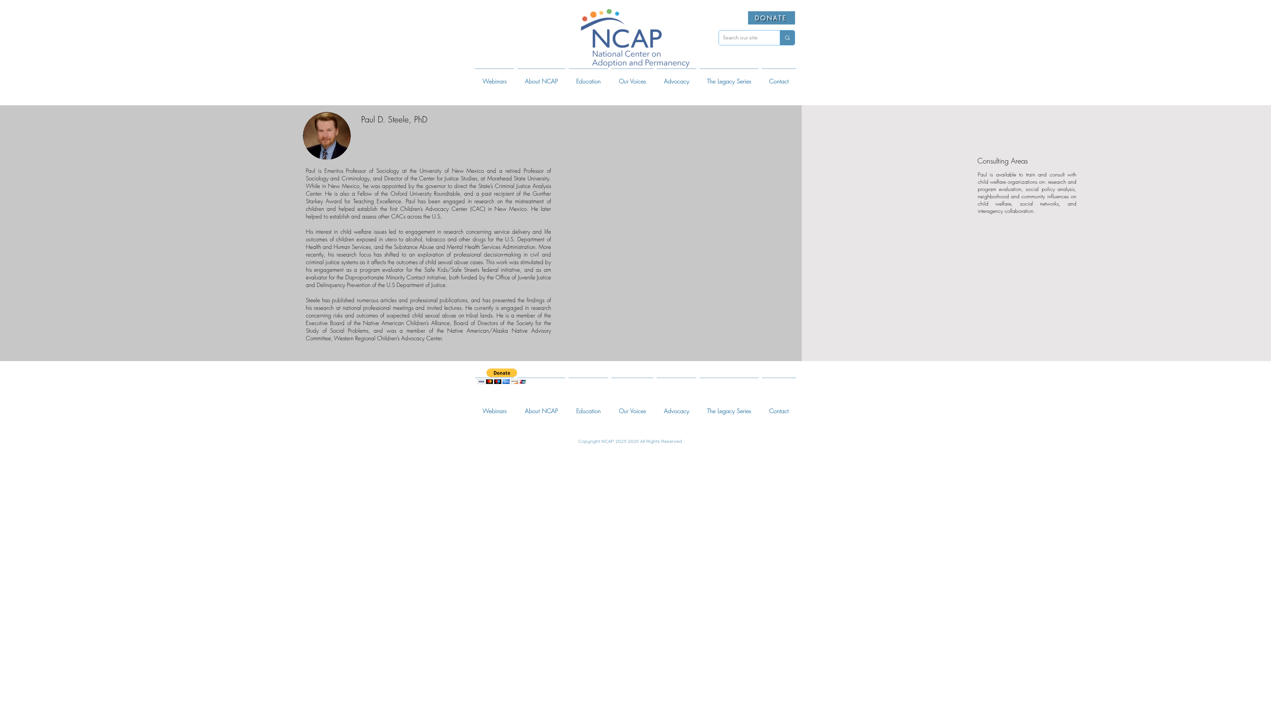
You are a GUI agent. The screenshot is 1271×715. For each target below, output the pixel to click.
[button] (541, 78)
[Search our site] (787, 37)
